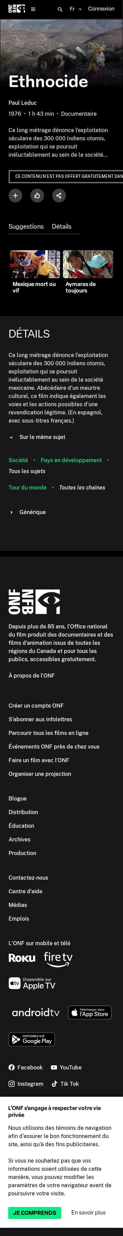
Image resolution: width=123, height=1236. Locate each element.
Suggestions (26, 226)
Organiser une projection (40, 774)
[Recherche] (60, 9)
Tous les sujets (27, 471)
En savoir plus (88, 1212)
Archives (19, 839)
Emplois (19, 918)
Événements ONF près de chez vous (54, 746)
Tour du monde (27, 487)
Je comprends (34, 1213)
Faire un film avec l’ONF (39, 760)
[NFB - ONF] (16, 9)
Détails (61, 226)
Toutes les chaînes (82, 487)
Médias (18, 905)
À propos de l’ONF (32, 675)
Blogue (18, 798)
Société (18, 460)
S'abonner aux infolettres (40, 719)
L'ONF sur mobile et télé (39, 943)
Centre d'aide (25, 891)
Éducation (21, 826)
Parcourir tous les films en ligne (48, 733)
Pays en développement (71, 460)
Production (22, 853)
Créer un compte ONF (36, 705)
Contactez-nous (28, 878)
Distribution (23, 812)
